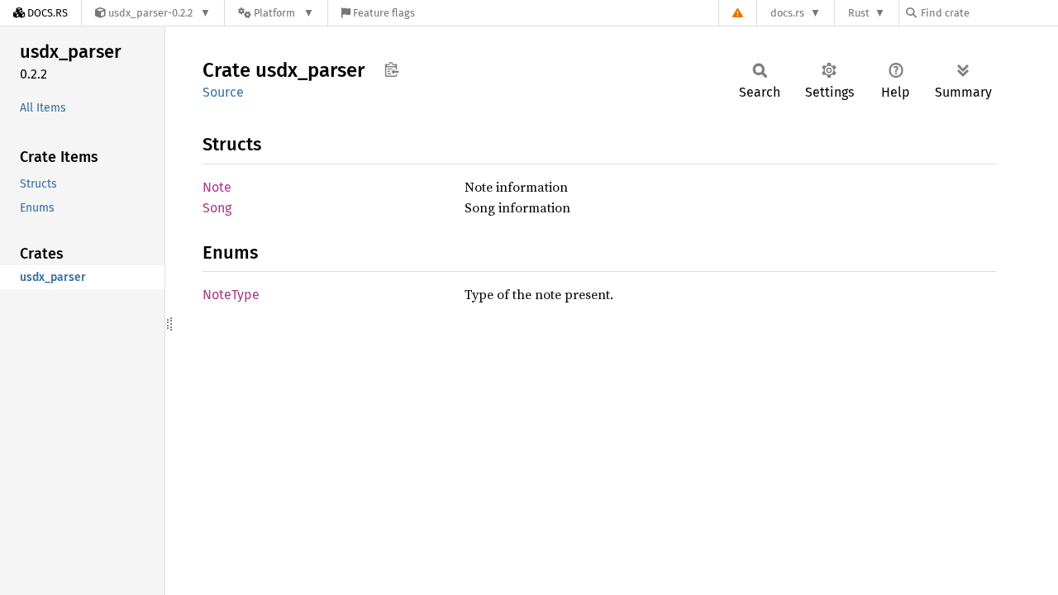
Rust (859, 13)
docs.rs (787, 13)
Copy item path (391, 69)
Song (217, 208)
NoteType (231, 294)
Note (217, 187)
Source (223, 92)
